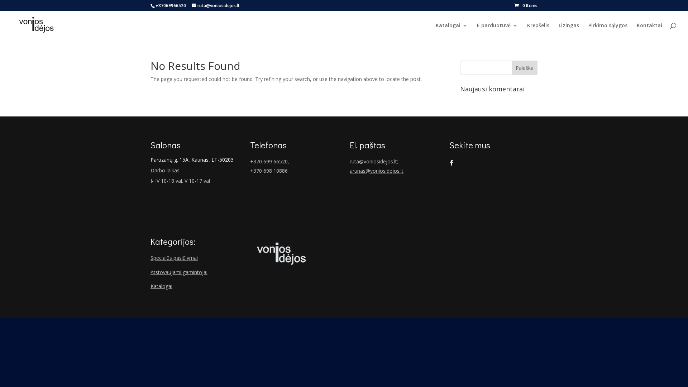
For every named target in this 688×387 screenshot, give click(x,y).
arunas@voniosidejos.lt (376, 170)
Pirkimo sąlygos (607, 26)
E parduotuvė (494, 26)
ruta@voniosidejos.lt (373, 161)
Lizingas (569, 26)
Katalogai (448, 26)
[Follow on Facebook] (451, 162)
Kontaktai (649, 26)
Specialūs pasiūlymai (174, 257)
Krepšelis (538, 26)
